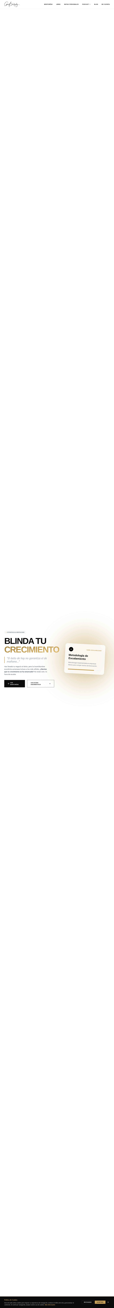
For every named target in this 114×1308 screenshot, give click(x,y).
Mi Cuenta (106, 4)
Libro (58, 4)
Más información (50, 1305)
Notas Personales (71, 4)
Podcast (85, 4)
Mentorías (48, 4)
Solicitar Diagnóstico (36, 683)
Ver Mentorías (14, 683)
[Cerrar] (108, 1302)
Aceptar (100, 1302)
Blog (96, 4)
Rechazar (87, 1302)
